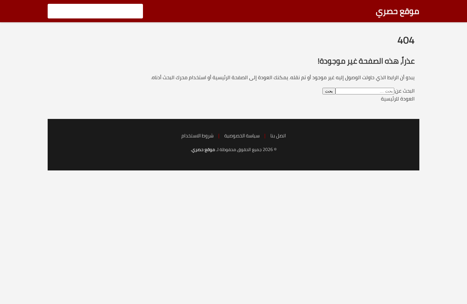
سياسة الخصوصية (242, 135)
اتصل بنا (278, 135)
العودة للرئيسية (398, 98)
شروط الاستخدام (197, 135)
